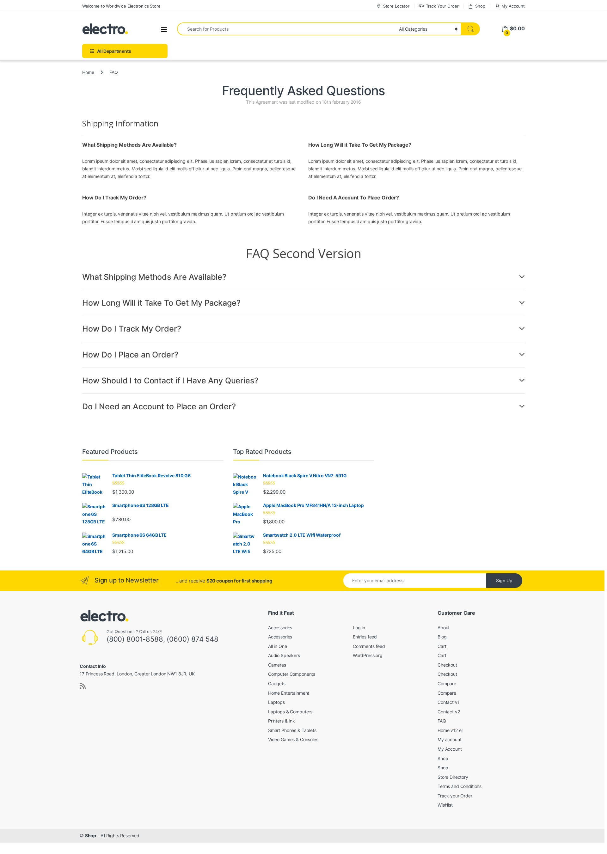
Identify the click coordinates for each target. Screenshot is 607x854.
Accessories (280, 627)
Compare (447, 683)
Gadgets (276, 683)
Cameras (277, 665)
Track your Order (455, 795)
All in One (277, 646)
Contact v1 (449, 702)
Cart (442, 646)
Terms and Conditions (459, 786)
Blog (442, 636)
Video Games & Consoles (293, 739)
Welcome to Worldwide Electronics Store (121, 6)
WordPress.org (368, 655)
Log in (359, 627)
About (444, 627)
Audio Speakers (284, 655)
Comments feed (369, 646)
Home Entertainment (288, 693)
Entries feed (365, 636)
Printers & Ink (281, 720)
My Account (513, 6)
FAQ (442, 720)
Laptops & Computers (290, 711)
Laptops (276, 702)
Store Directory (453, 777)
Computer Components (291, 674)
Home (88, 72)
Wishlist (445, 805)
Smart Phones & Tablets (292, 730)
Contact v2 (449, 711)
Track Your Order (442, 6)
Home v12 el (450, 730)
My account (450, 739)
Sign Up (504, 580)
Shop (480, 6)
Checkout (447, 665)
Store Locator (396, 6)
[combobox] (286, 28)
